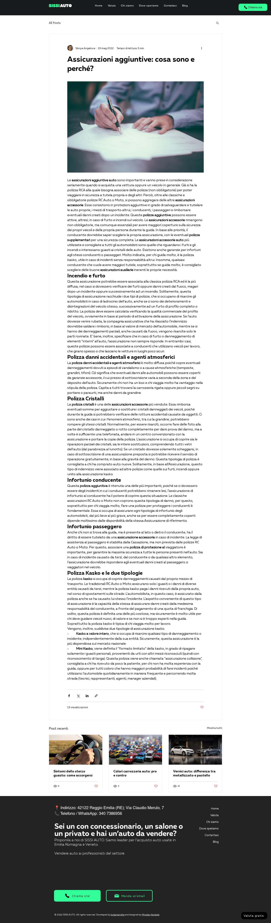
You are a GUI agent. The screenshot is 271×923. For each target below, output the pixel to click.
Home (215, 808)
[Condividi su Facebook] (69, 695)
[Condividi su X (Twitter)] (78, 695)
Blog (216, 841)
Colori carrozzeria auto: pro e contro (135, 773)
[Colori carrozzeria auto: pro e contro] (135, 750)
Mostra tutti (214, 727)
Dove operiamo (209, 828)
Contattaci (212, 835)
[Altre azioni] (201, 48)
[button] (217, 22)
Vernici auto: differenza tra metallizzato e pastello (194, 773)
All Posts (55, 22)
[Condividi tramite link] (96, 695)
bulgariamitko (117, 914)
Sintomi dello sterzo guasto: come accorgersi (72, 773)
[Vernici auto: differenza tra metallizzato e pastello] (195, 750)
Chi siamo (212, 821)
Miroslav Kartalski (150, 914)
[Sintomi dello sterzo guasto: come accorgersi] (75, 750)
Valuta (214, 815)
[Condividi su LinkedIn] (87, 695)
